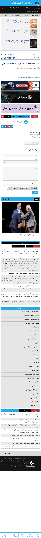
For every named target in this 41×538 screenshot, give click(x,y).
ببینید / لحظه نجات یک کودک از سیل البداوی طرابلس (25, 435)
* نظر (36, 166)
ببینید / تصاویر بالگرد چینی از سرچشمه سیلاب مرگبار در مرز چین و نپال (20, 446)
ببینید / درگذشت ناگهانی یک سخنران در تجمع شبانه (25, 286)
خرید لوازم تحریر (34, 327)
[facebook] (5, 126)
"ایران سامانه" (14, 466)
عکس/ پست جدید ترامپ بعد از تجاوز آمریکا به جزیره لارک (23, 273)
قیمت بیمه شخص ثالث (32, 374)
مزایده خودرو (35, 386)
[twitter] (2, 126)
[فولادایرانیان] (20, 86)
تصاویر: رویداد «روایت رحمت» (29, 235)
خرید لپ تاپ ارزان (33, 331)
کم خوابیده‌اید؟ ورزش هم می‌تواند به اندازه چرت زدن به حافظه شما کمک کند (17, 31)
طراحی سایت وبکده (33, 382)
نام (37, 153)
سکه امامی (36, 394)
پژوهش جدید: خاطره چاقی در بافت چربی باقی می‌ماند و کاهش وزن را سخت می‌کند (18, 21)
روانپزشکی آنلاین (34, 405)
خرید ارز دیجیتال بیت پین (31, 315)
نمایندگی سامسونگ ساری (31, 347)
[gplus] (8, 126)
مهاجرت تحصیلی (34, 366)
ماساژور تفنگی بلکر (33, 339)
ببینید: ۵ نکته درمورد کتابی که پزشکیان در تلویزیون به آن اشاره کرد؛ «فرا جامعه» (20, 302)
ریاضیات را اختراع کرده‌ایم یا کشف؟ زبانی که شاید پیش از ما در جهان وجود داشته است (17, 41)
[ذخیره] (8, 57)
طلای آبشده (35, 402)
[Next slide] (3, 199)
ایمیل (36, 159)
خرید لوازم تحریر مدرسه (32, 319)
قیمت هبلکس (35, 370)
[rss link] (12, 453)
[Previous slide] (8, 199)
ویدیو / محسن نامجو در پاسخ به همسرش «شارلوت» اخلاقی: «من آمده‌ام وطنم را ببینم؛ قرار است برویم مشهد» (20, 431)
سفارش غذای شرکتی (33, 378)
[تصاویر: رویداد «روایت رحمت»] (20, 217)
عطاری (37, 343)
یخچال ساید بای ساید (32, 323)
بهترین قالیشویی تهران (32, 390)
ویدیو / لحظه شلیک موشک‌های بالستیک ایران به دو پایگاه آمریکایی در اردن (20, 290)
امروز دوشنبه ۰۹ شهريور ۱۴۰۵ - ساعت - (27, 8)
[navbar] (39, 8)
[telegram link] (9, 453)
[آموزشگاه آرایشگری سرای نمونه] (20, 108)
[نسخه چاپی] (2, 57)
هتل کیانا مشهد (34, 335)
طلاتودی (36, 362)
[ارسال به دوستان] (5, 57)
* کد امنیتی (35, 183)
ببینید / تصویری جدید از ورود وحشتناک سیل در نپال (25, 443)
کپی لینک (34, 117)
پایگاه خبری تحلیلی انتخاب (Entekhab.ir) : (28, 68)
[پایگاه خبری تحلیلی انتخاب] (36, 3)
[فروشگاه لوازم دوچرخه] (20, 97)
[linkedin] (11, 126)
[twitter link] (5, 453)
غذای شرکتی (35, 351)
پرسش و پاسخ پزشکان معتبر (30, 311)
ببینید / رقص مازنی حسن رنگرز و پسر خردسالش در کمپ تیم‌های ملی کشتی (20, 439)
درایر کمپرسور (35, 354)
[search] (2, 8)
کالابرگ (37, 358)
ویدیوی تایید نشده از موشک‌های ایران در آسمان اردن (24, 419)
